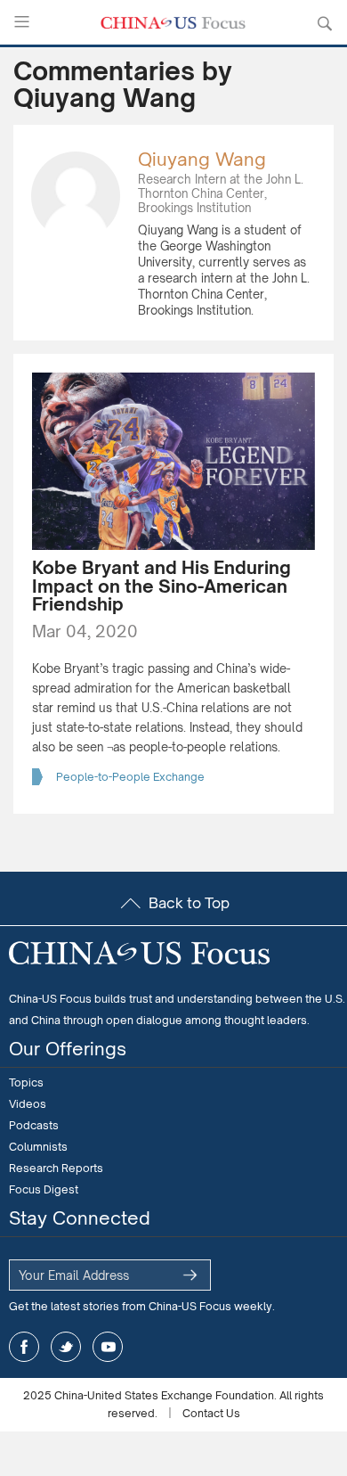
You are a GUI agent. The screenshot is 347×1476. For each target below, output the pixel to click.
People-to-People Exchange (130, 776)
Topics (26, 1082)
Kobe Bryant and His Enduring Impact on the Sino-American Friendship (161, 586)
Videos (27, 1104)
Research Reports (56, 1168)
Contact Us (211, 1413)
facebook (24, 1347)
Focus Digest (43, 1189)
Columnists (38, 1146)
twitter (66, 1347)
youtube (108, 1347)
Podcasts (34, 1125)
